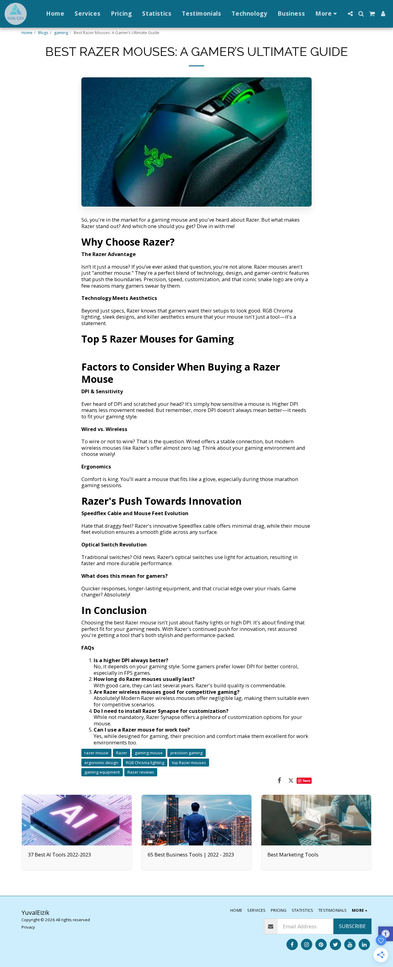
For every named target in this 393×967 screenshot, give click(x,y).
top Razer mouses (189, 762)
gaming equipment (102, 772)
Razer (121, 752)
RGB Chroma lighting (145, 762)
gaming (61, 32)
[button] (350, 14)
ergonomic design (101, 762)
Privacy (28, 927)
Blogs (43, 32)
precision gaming (186, 752)
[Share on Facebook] (279, 780)
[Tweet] (291, 780)
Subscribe (352, 926)
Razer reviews (140, 772)
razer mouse (96, 752)
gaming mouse (149, 752)
